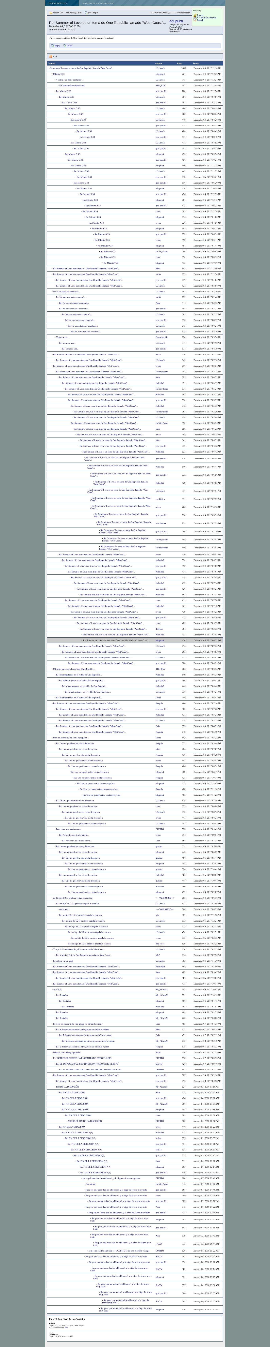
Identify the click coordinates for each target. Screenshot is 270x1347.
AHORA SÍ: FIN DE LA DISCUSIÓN (85, 1121)
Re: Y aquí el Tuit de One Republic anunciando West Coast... (83, 955)
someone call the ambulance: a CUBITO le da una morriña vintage (119, 1251)
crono (158, 211)
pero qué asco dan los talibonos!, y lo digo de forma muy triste (111, 1178)
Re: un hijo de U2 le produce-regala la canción (77, 903)
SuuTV (159, 1064)
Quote (69, 45)
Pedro (158, 1052)
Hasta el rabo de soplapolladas (67, 1052)
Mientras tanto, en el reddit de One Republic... (74, 669)
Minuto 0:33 (59, 74)
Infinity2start (162, 251)
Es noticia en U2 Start (63, 961)
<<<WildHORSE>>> (165, 898)
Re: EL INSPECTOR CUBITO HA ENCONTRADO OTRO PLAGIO (87, 1064)
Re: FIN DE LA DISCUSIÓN (72, 1092)
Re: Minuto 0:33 (63, 91)
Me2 (158, 955)
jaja (157, 915)
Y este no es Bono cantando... (69, 80)
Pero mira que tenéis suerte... (69, 829)
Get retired (90, 1184)
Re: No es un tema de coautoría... (71, 297)
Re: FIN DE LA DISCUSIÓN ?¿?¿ (77, 1132)
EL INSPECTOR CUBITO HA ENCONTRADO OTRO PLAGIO (82, 1058)
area (66, 1327)
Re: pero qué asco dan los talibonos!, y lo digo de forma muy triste (116, 1190)
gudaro (159, 846)
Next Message (183, 12)
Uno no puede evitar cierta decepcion (70, 737)
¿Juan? (159, 1244)
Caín (158, 726)
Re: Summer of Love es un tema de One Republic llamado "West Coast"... (86, 268)
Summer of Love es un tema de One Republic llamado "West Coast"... (81, 68)
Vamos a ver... (62, 337)
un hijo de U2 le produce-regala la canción (72, 898)
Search (200, 20)
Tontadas (57, 989)
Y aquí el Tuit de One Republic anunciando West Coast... (79, 949)
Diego (158, 697)
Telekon (159, 629)
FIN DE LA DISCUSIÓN (67, 1087)
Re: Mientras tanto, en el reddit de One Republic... (79, 675)
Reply (57, 45)
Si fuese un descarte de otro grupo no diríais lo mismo (78, 1024)
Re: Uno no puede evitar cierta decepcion (75, 743)
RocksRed (160, 966)
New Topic (93, 12)
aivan (158, 354)
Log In (200, 15)
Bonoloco (160, 943)
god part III (161, 91)
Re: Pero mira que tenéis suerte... (74, 835)
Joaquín (159, 703)
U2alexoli (160, 68)
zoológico (160, 499)
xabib (158, 274)
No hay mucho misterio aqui (72, 85)
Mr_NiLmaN (162, 989)
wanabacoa (161, 523)
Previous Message (162, 12)
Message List (75, 12)
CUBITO (160, 829)
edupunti (176, 21)
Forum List (58, 12)
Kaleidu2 (160, 383)
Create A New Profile (206, 17)
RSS (55, 56)
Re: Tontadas (62, 995)
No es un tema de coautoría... (66, 291)
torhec (158, 1138)
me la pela (63, 909)
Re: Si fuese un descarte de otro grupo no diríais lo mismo (82, 1029)
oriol (158, 1127)
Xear (158, 303)
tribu (158, 268)
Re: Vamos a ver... (67, 343)
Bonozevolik (161, 337)
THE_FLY (160, 85)
